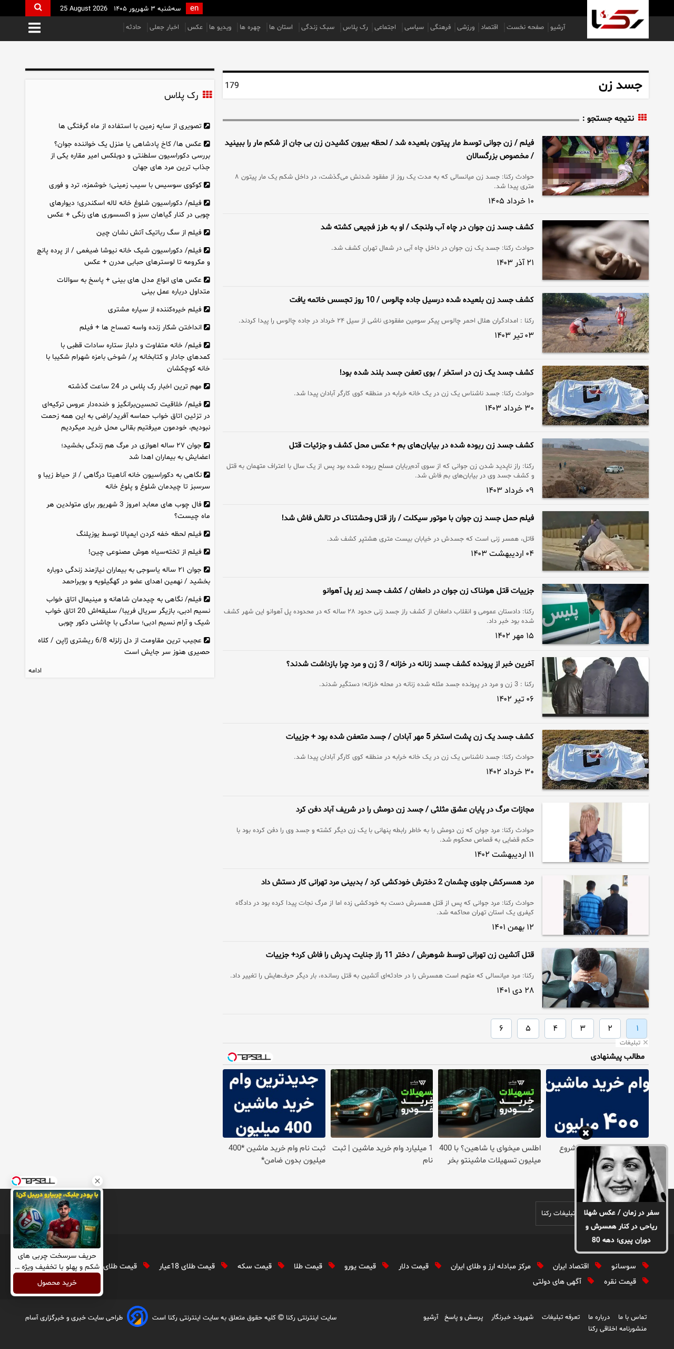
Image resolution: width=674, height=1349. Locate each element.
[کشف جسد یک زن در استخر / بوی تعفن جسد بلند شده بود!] (595, 395)
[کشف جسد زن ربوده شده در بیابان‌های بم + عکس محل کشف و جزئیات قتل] (595, 468)
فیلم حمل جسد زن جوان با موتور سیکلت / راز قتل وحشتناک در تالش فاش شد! (408, 518)
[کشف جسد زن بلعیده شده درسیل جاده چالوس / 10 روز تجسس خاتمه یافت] (595, 323)
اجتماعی (386, 27)
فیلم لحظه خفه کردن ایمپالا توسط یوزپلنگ (139, 534)
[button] (34, 28)
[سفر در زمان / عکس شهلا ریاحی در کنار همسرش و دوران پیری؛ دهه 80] (621, 1174)
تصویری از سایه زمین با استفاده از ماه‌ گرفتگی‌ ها (130, 126)
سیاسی (414, 27)
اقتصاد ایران (572, 1267)
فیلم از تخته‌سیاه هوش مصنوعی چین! (145, 552)
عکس (195, 27)
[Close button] (97, 1181)
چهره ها (251, 27)
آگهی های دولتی (558, 1282)
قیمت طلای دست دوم (104, 1267)
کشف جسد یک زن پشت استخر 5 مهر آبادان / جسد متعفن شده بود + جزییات (410, 736)
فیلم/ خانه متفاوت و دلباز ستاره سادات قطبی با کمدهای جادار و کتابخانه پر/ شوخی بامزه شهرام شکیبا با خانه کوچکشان (128, 357)
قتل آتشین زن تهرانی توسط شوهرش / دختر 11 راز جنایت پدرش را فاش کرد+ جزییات (400, 955)
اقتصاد (490, 27)
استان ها (282, 27)
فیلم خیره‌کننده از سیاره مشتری (155, 310)
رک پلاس (355, 27)
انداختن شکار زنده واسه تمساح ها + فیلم (141, 327)
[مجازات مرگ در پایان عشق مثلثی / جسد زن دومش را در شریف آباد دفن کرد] (595, 832)
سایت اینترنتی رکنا (310, 1318)
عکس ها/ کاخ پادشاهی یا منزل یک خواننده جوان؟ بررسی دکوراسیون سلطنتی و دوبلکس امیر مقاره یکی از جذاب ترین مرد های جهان (130, 155)
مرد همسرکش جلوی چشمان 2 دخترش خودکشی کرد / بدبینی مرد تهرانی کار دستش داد (397, 882)
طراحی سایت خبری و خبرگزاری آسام (74, 1318)
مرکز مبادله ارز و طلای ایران (492, 1267)
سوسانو (624, 1267)
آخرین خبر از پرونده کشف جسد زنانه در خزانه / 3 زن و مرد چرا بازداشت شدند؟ (410, 664)
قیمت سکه (255, 1267)
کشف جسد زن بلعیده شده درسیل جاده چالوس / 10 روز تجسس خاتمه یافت (412, 300)
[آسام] (137, 1318)
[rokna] (618, 19)
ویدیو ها (221, 27)
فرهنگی (440, 27)
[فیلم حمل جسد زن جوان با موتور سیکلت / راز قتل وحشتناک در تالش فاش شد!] (595, 541)
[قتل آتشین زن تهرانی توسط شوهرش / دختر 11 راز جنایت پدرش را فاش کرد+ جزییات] (595, 978)
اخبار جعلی (165, 27)
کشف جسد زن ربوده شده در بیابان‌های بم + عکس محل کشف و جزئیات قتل (411, 445)
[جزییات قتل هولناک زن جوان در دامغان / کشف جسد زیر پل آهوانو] (595, 613)
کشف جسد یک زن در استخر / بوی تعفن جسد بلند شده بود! (437, 372)
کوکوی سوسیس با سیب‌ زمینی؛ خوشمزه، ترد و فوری (125, 185)
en (194, 8)
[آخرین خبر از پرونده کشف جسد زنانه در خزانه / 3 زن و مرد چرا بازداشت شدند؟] (595, 687)
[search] (38, 8)
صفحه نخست (525, 27)
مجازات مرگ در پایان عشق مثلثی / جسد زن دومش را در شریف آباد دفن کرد (415, 809)
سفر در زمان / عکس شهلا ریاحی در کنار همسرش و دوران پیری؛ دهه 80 (621, 1226)
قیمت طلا (309, 1267)
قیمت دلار (415, 1267)
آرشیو (557, 27)
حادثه (134, 27)
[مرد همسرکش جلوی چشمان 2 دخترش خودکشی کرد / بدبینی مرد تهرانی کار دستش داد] (595, 905)
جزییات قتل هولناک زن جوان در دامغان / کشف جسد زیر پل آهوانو (428, 591)
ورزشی (465, 27)
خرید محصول (57, 1283)
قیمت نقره (621, 1282)
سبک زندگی (318, 27)
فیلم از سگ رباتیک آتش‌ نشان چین (149, 233)
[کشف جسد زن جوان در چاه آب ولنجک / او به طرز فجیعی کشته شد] (595, 250)
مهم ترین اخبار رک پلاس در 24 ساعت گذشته (135, 387)
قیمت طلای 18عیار (188, 1267)
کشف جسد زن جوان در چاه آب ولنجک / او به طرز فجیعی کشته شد (427, 227)
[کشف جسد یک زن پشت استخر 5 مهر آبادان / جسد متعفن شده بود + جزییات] (595, 759)
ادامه (35, 671)
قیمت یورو (361, 1267)
